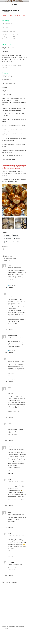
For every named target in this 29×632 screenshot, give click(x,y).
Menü (15, 4)
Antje (9, 294)
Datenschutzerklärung (8, 626)
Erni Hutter (11, 562)
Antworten (10, 287)
